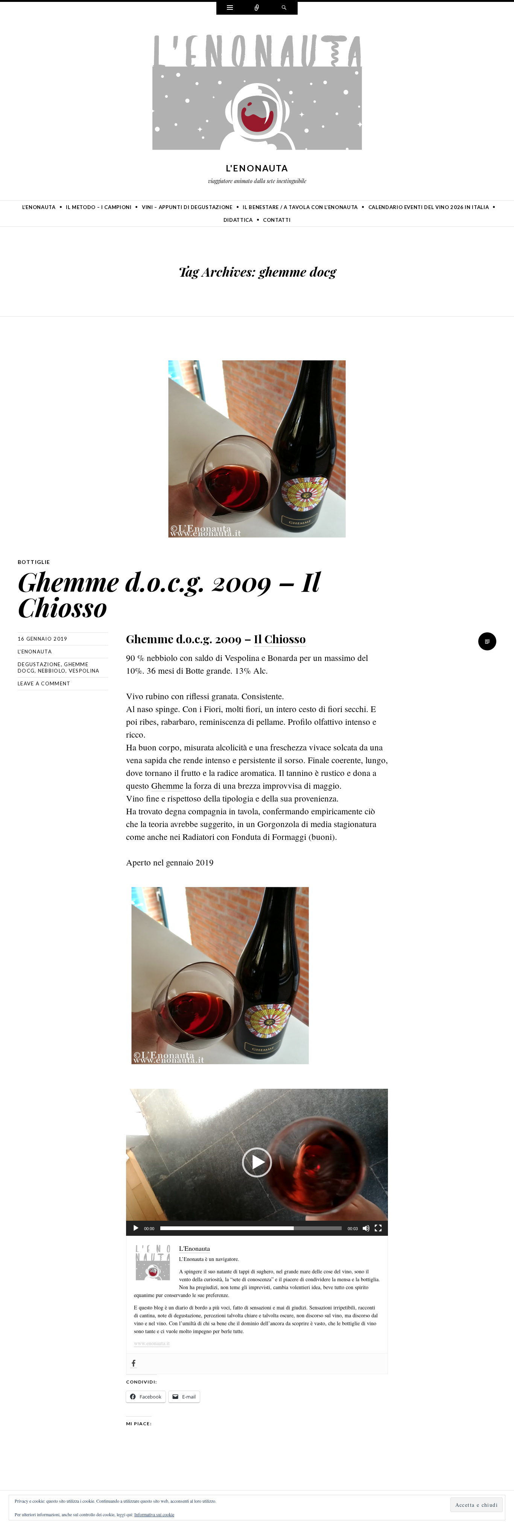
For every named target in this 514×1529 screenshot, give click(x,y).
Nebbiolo (51, 671)
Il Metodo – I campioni (98, 207)
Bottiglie (34, 562)
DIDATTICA (238, 220)
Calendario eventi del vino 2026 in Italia (428, 207)
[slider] (251, 1228)
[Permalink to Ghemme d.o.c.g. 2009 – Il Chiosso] (257, 449)
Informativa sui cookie (154, 1514)
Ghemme (167, 785)
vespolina (84, 671)
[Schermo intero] (378, 1228)
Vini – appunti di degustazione (187, 207)
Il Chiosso (280, 638)
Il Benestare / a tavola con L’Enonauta (300, 207)
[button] (257, 1162)
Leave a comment (44, 683)
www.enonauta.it (152, 1343)
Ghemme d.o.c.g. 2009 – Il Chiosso (168, 594)
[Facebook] (133, 1363)
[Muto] (366, 1228)
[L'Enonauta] (257, 93)
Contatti (276, 220)
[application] (257, 1162)
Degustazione (39, 664)
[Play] (136, 1228)
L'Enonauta (257, 168)
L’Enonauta (39, 207)
